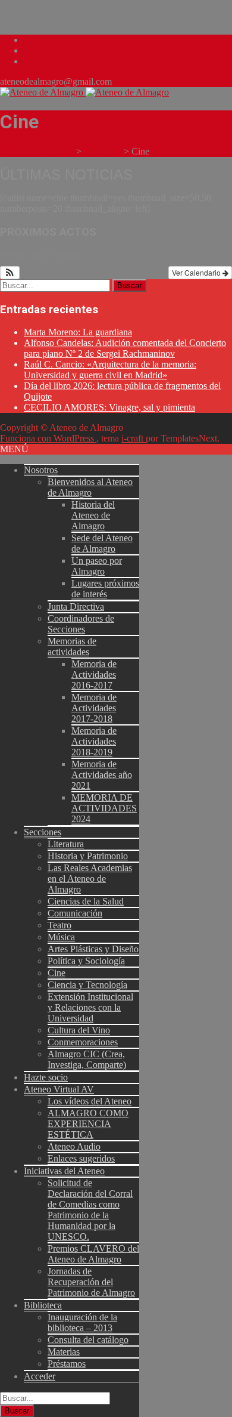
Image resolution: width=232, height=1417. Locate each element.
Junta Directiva (76, 606)
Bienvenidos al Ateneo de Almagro (90, 487)
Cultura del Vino (79, 1030)
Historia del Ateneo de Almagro (93, 515)
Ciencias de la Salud (86, 901)
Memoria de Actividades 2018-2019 (94, 741)
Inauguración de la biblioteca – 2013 (82, 1322)
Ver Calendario (197, 272)
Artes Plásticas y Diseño (93, 949)
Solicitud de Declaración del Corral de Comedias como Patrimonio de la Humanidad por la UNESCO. (90, 1210)
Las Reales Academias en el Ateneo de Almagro (90, 878)
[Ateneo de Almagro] (84, 92)
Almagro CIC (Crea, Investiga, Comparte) (87, 1059)
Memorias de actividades (72, 646)
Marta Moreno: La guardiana (78, 332)
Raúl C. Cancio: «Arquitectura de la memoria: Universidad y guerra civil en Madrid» (110, 369)
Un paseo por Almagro (96, 565)
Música (61, 937)
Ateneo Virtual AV (59, 1089)
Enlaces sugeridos (81, 1158)
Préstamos (67, 1364)
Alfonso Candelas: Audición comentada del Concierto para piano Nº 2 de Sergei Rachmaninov (125, 348)
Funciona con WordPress (48, 438)
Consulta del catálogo (88, 1340)
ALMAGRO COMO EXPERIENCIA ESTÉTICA (88, 1124)
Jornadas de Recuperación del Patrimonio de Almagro (91, 1282)
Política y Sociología (86, 961)
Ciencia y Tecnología (87, 985)
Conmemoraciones (83, 1042)
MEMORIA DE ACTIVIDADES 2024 (104, 808)
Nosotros (41, 470)
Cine (56, 973)
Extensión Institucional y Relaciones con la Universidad (90, 1007)
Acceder (39, 1376)
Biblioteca (43, 1305)
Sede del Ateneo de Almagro (102, 543)
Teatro (59, 925)
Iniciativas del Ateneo (64, 1171)
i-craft (133, 438)
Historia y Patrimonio (88, 856)
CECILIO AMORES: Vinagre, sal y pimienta (109, 407)
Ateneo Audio (74, 1146)
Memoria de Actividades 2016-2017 (94, 674)
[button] (10, 273)
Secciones (42, 832)
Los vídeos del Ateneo (89, 1101)
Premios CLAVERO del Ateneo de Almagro (93, 1253)
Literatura (66, 844)
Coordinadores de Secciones (81, 623)
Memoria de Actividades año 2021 (101, 775)
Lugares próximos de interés (105, 588)
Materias (64, 1352)
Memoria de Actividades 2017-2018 (94, 708)
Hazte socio (46, 1077)
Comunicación (75, 913)
